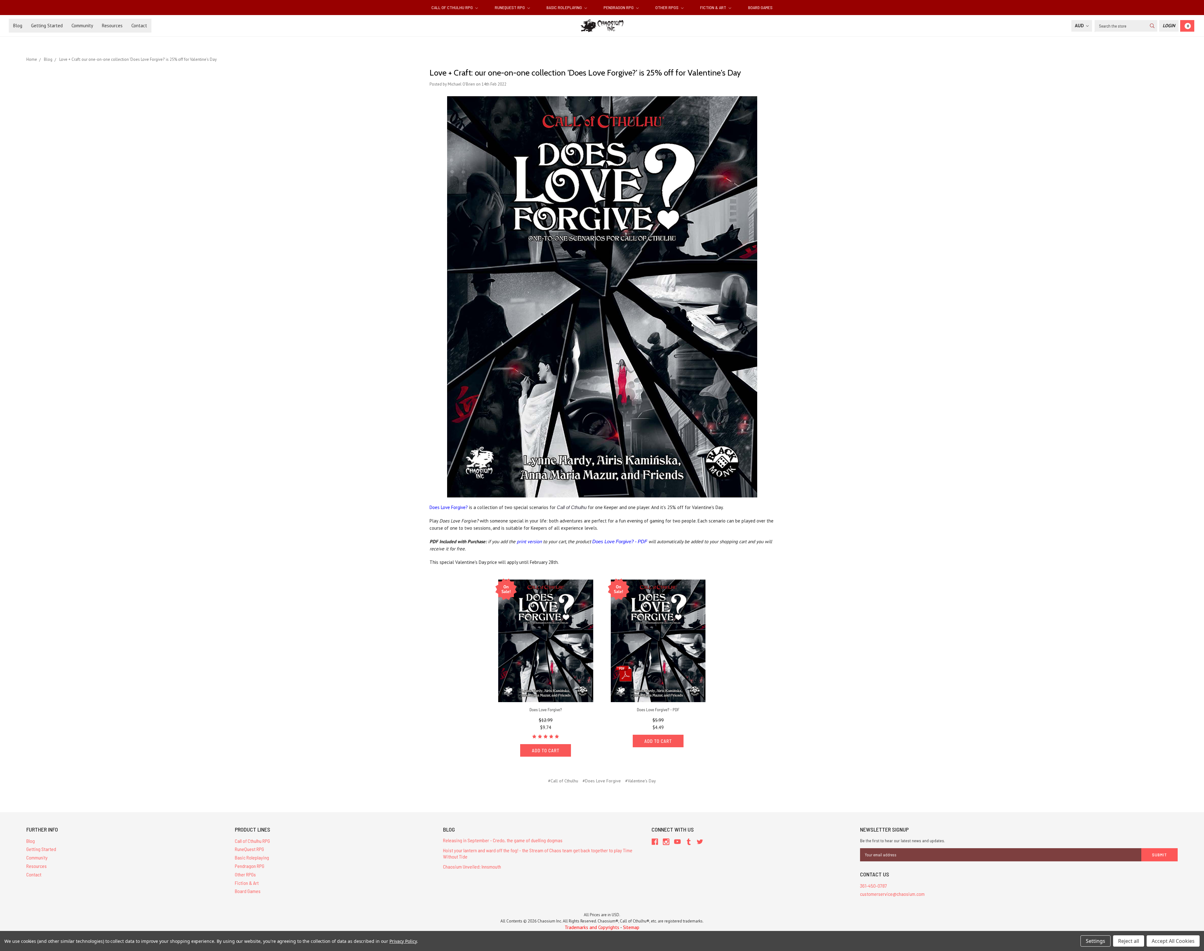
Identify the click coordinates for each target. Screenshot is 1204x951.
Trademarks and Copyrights (592, 927)
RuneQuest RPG (510, 7)
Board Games (760, 7)
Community (82, 26)
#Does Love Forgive (602, 781)
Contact (139, 26)
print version (529, 541)
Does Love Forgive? (449, 507)
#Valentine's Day (640, 781)
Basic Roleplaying (565, 7)
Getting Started (47, 26)
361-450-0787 (873, 886)
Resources (112, 26)
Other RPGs (667, 7)
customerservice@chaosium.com (892, 894)
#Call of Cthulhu (563, 781)
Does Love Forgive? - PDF (619, 541)
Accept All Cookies (1173, 941)
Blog (17, 26)
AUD (1080, 26)
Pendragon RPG (619, 7)
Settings (1095, 941)
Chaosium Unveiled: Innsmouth (472, 867)
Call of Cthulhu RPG (452, 7)
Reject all (1128, 941)
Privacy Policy (403, 941)
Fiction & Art (713, 7)
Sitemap (631, 927)
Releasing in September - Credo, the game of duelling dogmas (502, 840)
